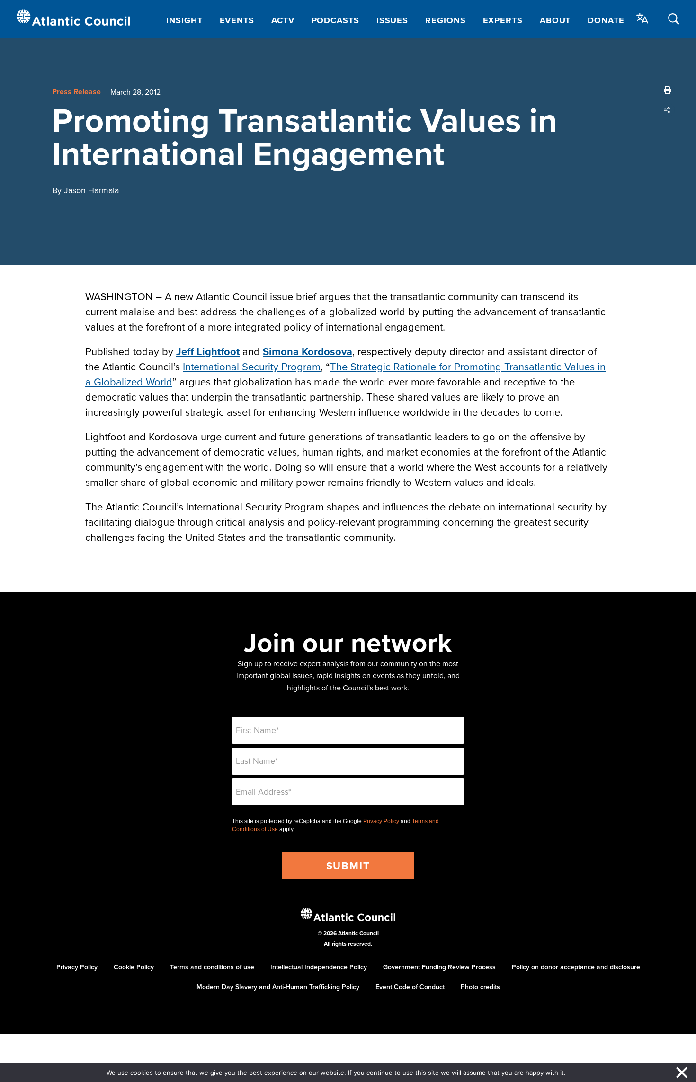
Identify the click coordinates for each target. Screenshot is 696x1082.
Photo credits (480, 987)
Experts (503, 20)
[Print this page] (667, 90)
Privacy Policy (381, 821)
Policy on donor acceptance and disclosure (576, 967)
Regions (445, 20)
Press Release (76, 91)
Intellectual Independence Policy (318, 967)
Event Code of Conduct (410, 987)
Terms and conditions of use (212, 967)
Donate (606, 20)
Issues (392, 20)
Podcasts (335, 20)
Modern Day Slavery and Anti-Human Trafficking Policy (277, 987)
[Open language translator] (642, 18)
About (555, 20)
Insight (184, 20)
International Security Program (252, 366)
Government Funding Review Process (439, 967)
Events (237, 20)
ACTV (282, 20)
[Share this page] (667, 110)
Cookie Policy (134, 967)
